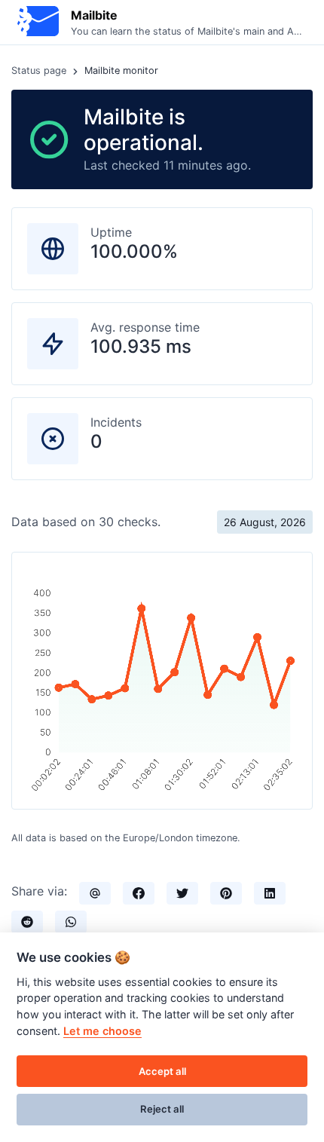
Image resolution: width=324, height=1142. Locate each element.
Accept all (162, 1071)
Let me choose (102, 1030)
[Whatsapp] (71, 922)
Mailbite (94, 15)
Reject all (162, 1109)
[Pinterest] (226, 893)
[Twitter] (182, 893)
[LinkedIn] (270, 893)
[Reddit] (27, 922)
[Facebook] (138, 893)
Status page (38, 70)
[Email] (95, 893)
